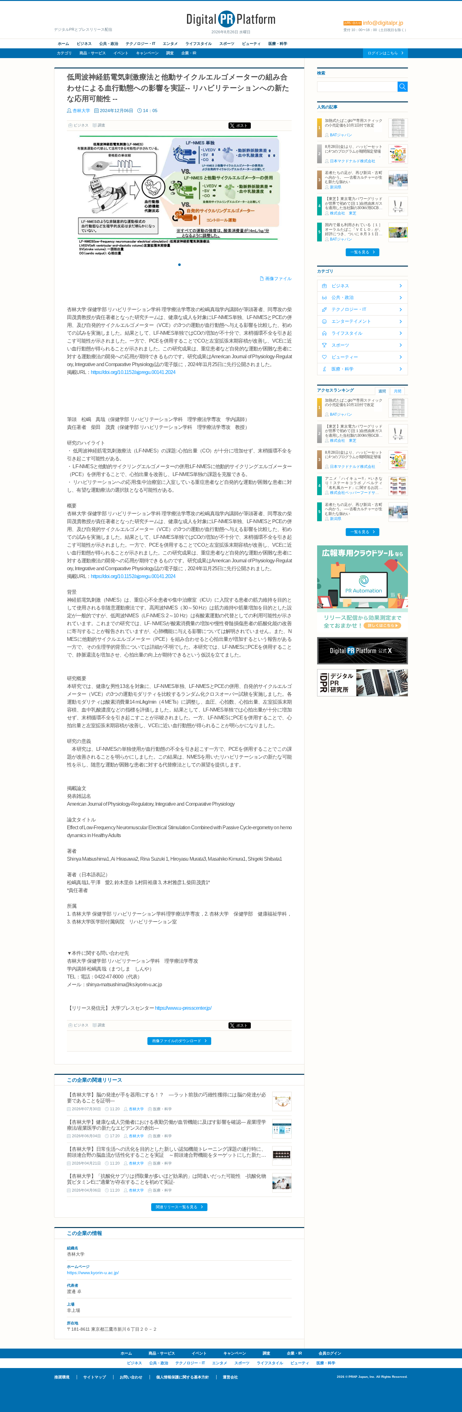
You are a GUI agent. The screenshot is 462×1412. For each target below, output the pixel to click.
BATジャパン (341, 135)
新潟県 (335, 187)
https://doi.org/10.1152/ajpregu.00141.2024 (133, 372)
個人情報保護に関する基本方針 (182, 1377)
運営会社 (230, 1377)
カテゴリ (64, 53)
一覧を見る (359, 252)
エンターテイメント (351, 321)
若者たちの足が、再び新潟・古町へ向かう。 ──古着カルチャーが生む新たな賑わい (353, 177)
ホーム (63, 43)
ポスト (242, 125)
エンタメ (170, 43)
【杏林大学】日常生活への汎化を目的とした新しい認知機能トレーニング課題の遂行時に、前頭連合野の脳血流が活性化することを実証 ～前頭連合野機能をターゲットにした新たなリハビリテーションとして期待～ (166, 1155)
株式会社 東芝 (343, 213)
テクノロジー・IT (140, 43)
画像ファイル (278, 278)
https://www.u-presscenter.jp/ (183, 1008)
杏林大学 (81, 110)
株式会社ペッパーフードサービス (358, 492)
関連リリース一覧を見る (176, 1207)
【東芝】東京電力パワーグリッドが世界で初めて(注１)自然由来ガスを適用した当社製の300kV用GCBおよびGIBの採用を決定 (353, 205)
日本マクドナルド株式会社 (352, 161)
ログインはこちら (383, 53)
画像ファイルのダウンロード (176, 1041)
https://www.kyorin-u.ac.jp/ (93, 1272)
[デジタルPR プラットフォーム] (231, 26)
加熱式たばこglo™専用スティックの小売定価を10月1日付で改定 (353, 122)
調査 (170, 53)
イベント (121, 53)
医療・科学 (277, 43)
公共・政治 (108, 43)
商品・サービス (93, 53)
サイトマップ (94, 1377)
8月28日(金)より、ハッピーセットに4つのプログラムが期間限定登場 (353, 148)
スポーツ (226, 43)
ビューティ (251, 43)
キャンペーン (147, 53)
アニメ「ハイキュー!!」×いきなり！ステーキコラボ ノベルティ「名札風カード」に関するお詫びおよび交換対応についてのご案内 (353, 485)
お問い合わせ (131, 1377)
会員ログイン (330, 1353)
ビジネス (84, 43)
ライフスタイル (198, 43)
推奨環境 (61, 1377)
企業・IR (188, 53)
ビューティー (345, 357)
